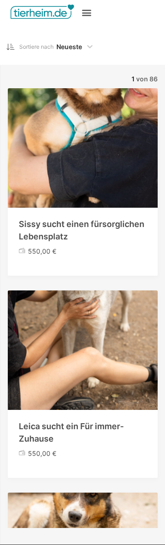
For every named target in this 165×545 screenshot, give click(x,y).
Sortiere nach (36, 46)
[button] (86, 12)
